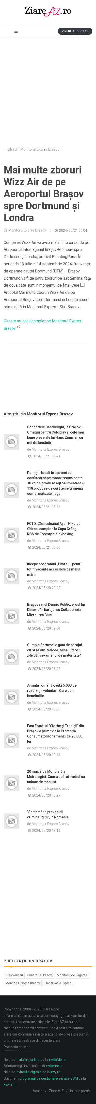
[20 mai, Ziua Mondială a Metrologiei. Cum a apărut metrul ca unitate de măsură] (11, 783)
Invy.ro (55, 1072)
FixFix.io (10, 1085)
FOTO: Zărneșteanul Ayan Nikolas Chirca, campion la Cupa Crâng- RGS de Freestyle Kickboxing (53, 529)
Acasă (38, 1091)
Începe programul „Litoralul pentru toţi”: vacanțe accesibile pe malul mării (54, 569)
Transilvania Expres (57, 983)
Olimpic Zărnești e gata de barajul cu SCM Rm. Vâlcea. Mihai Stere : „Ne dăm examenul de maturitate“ (54, 650)
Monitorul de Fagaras (72, 975)
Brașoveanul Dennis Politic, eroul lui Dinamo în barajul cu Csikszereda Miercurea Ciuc (56, 609)
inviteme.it (54, 1066)
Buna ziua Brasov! (39, 975)
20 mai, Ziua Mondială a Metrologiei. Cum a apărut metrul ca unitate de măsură (56, 776)
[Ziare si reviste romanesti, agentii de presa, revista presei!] (48, 12)
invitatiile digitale (29, 1072)
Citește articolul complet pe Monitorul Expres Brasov (42, 325)
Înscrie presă (80, 1091)
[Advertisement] (48, 88)
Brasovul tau (14, 975)
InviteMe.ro (57, 1060)
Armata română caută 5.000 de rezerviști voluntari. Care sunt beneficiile (52, 690)
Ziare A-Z (56, 1091)
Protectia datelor (17, 1047)
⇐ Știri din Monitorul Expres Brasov (31, 149)
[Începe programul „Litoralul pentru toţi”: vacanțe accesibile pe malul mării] (11, 576)
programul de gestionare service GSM (48, 1078)
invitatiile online (28, 1060)
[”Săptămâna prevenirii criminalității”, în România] (11, 821)
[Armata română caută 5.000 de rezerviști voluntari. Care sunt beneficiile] (11, 697)
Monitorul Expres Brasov (27, 230)
